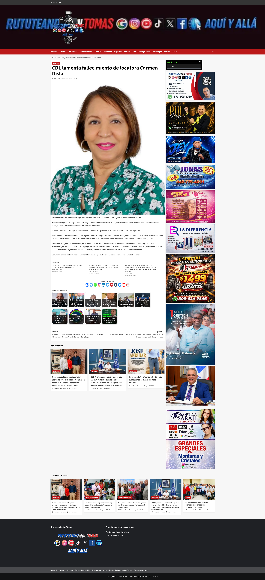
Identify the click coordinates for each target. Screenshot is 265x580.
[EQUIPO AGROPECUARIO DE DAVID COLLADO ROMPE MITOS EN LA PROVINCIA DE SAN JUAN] (199, 489)
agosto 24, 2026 (111, 389)
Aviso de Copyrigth (141, 570)
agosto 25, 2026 (106, 510)
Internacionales (86, 51)
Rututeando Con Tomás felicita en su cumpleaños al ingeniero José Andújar (145, 380)
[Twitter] (91, 285)
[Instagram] (99, 285)
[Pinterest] (111, 285)
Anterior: (79, 334)
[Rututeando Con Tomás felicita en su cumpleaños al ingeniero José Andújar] (146, 361)
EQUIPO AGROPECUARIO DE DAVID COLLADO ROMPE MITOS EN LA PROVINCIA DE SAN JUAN (196, 505)
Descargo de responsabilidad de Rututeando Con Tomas (112, 570)
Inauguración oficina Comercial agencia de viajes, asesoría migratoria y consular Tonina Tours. (132, 505)
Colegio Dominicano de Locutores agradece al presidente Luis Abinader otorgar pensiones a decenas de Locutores (103, 267)
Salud (174, 51)
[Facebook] (87, 285)
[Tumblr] (115, 285)
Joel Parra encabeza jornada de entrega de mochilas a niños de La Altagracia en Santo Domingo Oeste (99, 505)
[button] (213, 51)
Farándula (108, 51)
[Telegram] (107, 285)
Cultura (127, 51)
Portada (54, 51)
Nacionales (73, 51)
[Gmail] (127, 285)
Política (98, 51)
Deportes (118, 51)
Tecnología (157, 51)
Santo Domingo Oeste (141, 51)
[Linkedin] (103, 285)
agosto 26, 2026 (73, 389)
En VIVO (63, 51)
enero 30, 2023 (73, 78)
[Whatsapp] (95, 285)
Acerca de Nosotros (57, 570)
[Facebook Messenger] (119, 285)
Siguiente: (136, 334)
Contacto (69, 570)
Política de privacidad (82, 570)
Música (167, 51)
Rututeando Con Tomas (60, 78)
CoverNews (143, 577)
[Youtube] (123, 285)
